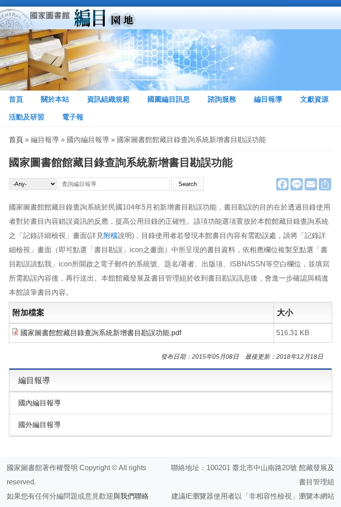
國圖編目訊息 (168, 99)
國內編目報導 (39, 403)
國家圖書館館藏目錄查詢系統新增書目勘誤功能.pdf (100, 333)
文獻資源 (314, 99)
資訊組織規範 (108, 99)
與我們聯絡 (131, 496)
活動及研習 (26, 117)
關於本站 (55, 99)
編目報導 (268, 99)
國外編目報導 (39, 424)
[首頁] (144, 45)
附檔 (110, 235)
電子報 (72, 117)
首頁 (16, 99)
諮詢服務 (222, 99)
